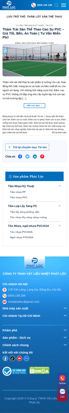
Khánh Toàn (47, 43)
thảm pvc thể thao (14, 126)
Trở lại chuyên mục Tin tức (30, 147)
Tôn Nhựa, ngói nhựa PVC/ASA (28, 226)
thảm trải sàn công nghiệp (14, 129)
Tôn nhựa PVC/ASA (21, 232)
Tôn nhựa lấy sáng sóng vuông (28, 217)
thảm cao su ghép (36, 119)
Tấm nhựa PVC (18, 197)
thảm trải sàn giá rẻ (36, 129)
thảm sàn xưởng (30, 126)
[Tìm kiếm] (56, 5)
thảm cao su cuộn (19, 119)
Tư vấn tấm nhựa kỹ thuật (30, 25)
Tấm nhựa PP (18, 192)
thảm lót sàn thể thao (43, 123)
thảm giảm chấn (25, 123)
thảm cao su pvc (53, 119)
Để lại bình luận (59, 132)
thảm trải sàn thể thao (17, 132)
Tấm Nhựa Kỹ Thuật (21, 186)
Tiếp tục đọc (34, 106)
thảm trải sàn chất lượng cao (52, 126)
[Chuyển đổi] (59, 186)
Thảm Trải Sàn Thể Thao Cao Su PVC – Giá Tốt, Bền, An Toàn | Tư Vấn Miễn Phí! (33, 33)
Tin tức (49, 25)
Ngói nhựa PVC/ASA (21, 237)
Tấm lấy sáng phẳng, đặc (24, 212)
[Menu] (63, 5)
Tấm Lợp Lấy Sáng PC (22, 206)
